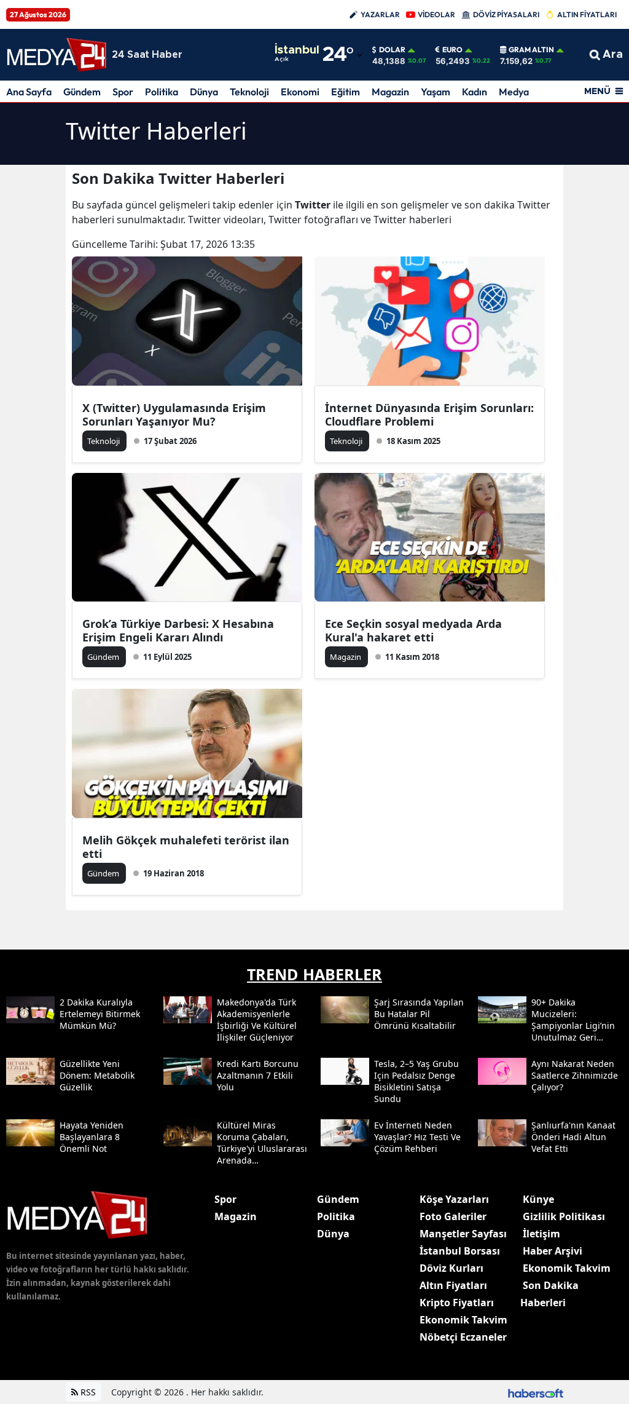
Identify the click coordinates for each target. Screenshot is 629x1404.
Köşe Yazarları (454, 1199)
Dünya (204, 91)
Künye (538, 1199)
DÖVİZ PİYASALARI (506, 14)
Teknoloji (249, 91)
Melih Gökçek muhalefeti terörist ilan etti (185, 846)
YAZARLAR (380, 14)
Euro (452, 50)
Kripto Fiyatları (457, 1302)
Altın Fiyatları (453, 1285)
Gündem (82, 91)
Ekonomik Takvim (463, 1320)
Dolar (392, 50)
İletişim (541, 1233)
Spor (122, 91)
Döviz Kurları (451, 1268)
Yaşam (435, 91)
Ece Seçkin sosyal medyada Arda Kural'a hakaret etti (413, 630)
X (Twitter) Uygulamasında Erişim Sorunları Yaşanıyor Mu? (174, 414)
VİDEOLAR (436, 14)
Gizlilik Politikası (564, 1216)
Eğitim (345, 91)
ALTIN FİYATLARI (587, 14)
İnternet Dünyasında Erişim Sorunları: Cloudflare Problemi (429, 414)
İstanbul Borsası (460, 1251)
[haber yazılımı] (535, 1392)
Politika (161, 91)
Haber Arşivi (552, 1251)
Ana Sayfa (29, 91)
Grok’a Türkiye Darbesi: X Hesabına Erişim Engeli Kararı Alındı (178, 630)
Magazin (390, 91)
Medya (514, 91)
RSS (87, 1392)
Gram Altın (531, 50)
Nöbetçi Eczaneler (463, 1337)
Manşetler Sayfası (463, 1233)
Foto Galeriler (453, 1216)
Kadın (474, 91)
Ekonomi (300, 91)
